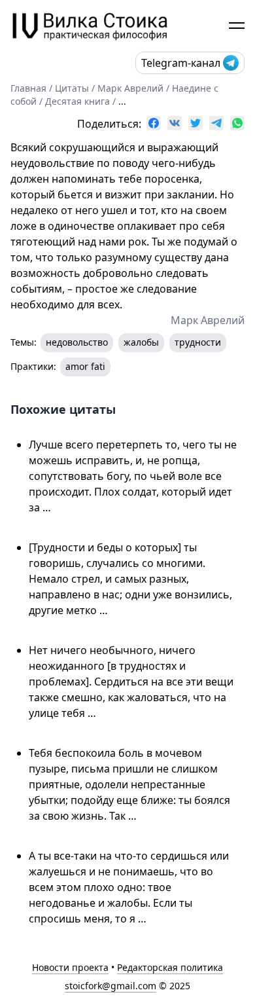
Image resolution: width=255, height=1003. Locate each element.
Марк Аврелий (130, 88)
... (122, 101)
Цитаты (72, 88)
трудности (198, 342)
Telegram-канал (180, 63)
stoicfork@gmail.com (110, 985)
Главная (28, 88)
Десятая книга (77, 101)
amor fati (85, 366)
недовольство (77, 342)
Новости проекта (70, 967)
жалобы (141, 342)
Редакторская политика (170, 967)
